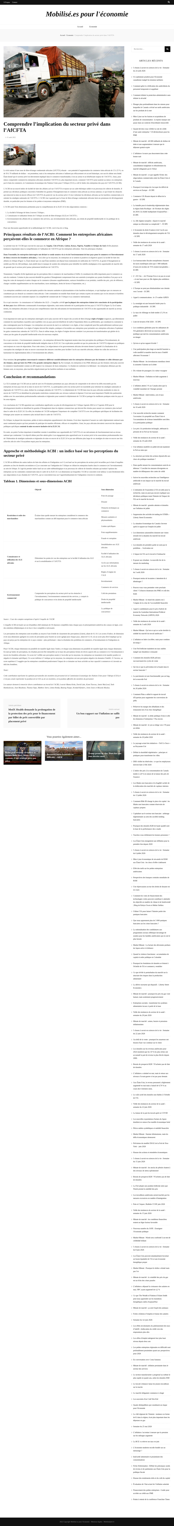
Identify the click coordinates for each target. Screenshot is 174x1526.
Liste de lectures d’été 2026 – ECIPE (147, 322)
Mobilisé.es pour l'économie (87, 14)
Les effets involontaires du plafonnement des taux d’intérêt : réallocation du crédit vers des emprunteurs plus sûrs (151, 1329)
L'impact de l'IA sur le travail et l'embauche (149, 554)
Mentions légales (96, 1522)
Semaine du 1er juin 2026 (142, 1320)
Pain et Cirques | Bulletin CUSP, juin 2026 (149, 1204)
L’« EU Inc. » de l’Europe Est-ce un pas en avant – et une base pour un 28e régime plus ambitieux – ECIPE (151, 279)
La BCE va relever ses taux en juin (146, 1442)
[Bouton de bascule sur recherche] (169, 2)
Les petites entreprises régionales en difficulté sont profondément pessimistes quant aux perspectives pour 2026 (151, 1350)
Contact (14, 2)
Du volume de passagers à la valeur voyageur (150, 371)
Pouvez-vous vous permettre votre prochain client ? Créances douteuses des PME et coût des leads (151, 590)
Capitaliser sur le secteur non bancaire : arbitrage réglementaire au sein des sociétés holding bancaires (151, 816)
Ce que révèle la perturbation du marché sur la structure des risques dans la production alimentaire (150, 975)
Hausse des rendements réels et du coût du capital (151, 1478)
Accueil (80, 27)
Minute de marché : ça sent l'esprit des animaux (150, 1308)
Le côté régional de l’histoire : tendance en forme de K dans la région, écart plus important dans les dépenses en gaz (151, 1417)
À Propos (7, 2)
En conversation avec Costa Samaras (147, 1360)
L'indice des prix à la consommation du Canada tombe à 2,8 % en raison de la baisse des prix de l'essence (151, 774)
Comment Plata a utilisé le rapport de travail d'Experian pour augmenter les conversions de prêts (150, 697)
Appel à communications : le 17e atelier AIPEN (151, 297)
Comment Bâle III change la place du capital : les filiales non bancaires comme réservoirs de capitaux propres (151, 804)
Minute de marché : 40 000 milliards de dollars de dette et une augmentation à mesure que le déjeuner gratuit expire (151, 144)
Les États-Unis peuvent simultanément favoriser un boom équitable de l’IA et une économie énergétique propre (151, 1259)
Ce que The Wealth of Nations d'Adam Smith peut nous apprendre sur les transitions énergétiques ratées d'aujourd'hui (150, 1299)
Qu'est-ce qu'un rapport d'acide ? (145, 343)
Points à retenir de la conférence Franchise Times (151, 1499)
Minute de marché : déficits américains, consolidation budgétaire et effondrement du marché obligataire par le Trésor (149, 166)
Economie (93, 27)
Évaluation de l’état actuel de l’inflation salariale (151, 1484)
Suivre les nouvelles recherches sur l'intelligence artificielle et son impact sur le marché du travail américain (151, 480)
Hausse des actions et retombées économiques (150, 1152)
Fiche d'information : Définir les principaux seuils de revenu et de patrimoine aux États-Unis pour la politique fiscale (151, 1469)
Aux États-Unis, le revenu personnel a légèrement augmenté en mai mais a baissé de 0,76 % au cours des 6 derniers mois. (151, 1085)
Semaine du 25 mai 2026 (142, 1426)
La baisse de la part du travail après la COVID (150, 1113)
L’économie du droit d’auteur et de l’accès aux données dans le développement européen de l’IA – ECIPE (151, 233)
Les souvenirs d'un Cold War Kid (145, 1399)
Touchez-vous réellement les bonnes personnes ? (151, 835)
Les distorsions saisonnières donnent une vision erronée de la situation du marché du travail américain (150, 536)
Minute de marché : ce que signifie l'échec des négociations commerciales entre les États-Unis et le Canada (151, 178)
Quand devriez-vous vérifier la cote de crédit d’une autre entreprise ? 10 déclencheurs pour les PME (151, 132)
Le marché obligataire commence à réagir (148, 1393)
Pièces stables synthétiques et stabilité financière (151, 1128)
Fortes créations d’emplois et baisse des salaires (150, 1314)
